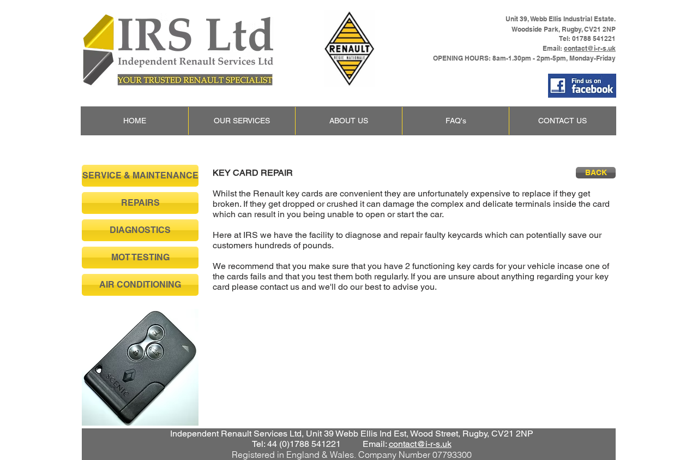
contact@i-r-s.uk (590, 48)
